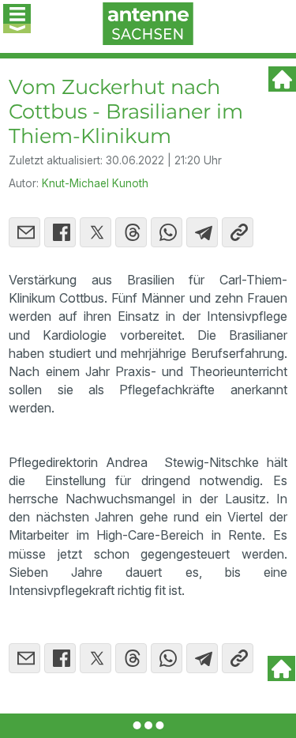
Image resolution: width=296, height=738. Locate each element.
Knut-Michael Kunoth (95, 183)
